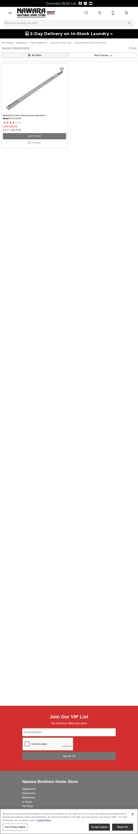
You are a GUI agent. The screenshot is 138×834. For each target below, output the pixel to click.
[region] (69, 821)
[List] (86, 13)
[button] (10, 13)
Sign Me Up (69, 756)
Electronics (29, 793)
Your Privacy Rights (15, 827)
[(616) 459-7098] (113, 13)
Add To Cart (34, 136)
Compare (36, 143)
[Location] (100, 13)
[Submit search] (129, 23)
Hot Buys (27, 806)
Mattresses (28, 797)
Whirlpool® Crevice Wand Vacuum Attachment (24, 115)
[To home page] (36, 13)
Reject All (122, 827)
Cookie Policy (44, 820)
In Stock (27, 801)
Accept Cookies (99, 827)
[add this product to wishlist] (62, 69)
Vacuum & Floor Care (60, 42)
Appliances (21, 42)
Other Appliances (38, 42)
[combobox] (103, 55)
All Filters (37, 55)
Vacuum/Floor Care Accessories (90, 42)
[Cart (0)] (127, 13)
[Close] (132, 814)
